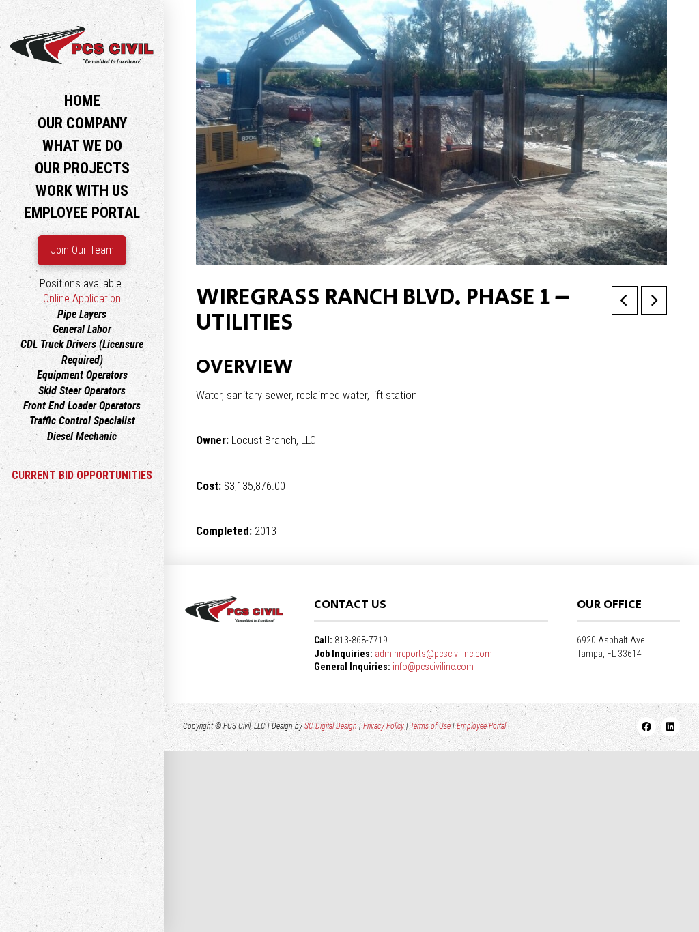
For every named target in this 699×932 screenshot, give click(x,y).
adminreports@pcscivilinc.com (433, 653)
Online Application (82, 298)
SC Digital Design (330, 726)
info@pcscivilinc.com (433, 666)
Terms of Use (430, 726)
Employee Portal (481, 726)
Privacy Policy (383, 726)
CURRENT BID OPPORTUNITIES (82, 475)
